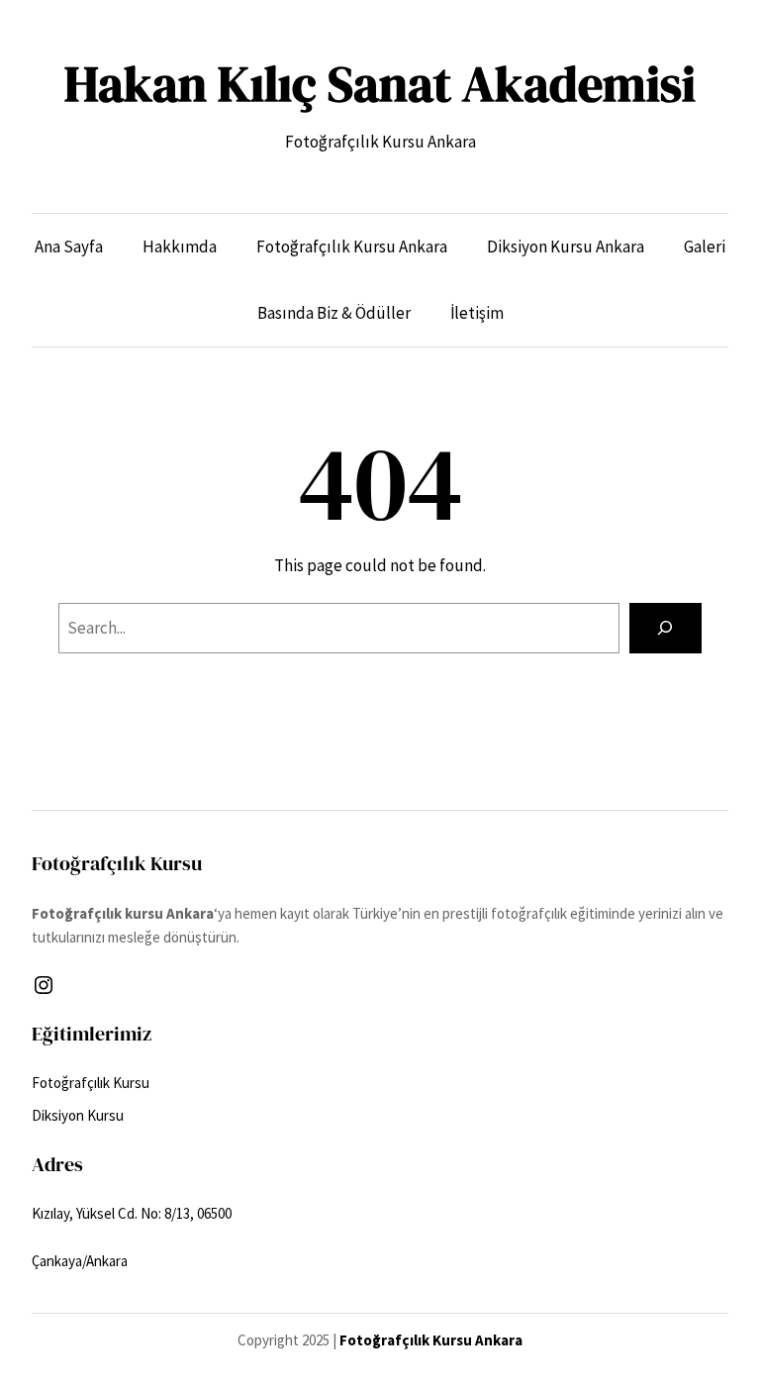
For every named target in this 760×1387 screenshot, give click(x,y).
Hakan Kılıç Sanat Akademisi (380, 84)
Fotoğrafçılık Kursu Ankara (430, 1340)
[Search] (665, 628)
